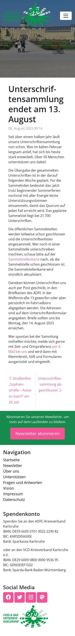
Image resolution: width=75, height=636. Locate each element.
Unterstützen (14, 476)
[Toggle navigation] (66, 16)
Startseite (11, 459)
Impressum (13, 493)
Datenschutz (14, 499)
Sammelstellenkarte (24, 259)
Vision (8, 488)
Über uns (11, 471)
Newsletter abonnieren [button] (37, 433)
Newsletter (12, 465)
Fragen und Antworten (22, 482)
